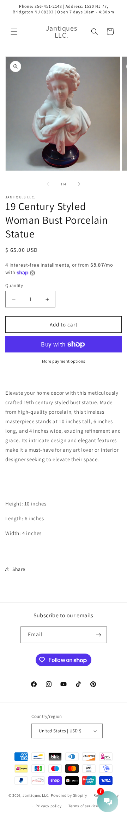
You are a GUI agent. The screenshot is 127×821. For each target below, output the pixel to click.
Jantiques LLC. (36, 795)
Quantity (14, 285)
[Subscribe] (99, 634)
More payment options (63, 361)
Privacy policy (49, 805)
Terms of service (83, 805)
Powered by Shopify (69, 795)
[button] (14, 31)
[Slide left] (48, 184)
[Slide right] (79, 184)
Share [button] (18, 569)
